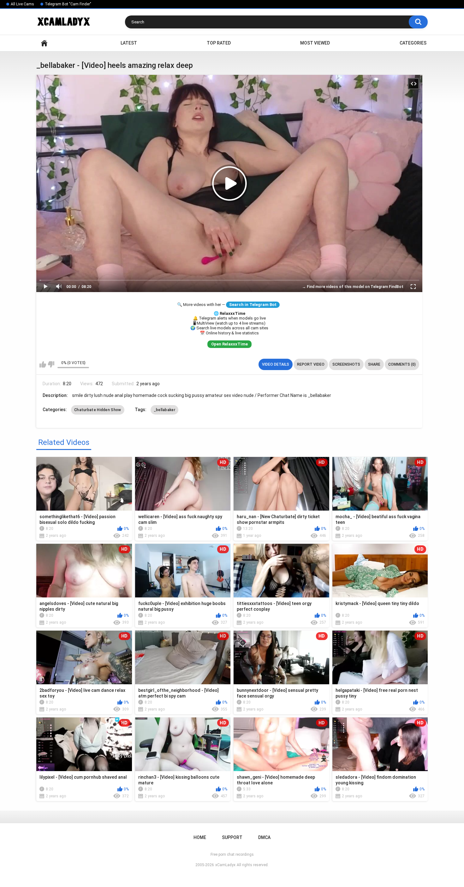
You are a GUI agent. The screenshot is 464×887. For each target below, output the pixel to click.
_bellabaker (164, 410)
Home (44, 43)
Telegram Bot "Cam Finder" (68, 4)
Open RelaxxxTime (229, 344)
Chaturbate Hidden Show (97, 410)
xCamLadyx (225, 865)
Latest (129, 42)
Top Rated (219, 42)
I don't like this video (51, 364)
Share (374, 364)
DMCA (264, 837)
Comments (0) (402, 364)
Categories (413, 42)
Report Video (310, 364)
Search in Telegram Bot (253, 304)
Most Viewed (315, 42)
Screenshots (346, 364)
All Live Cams (22, 4)
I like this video (42, 364)
